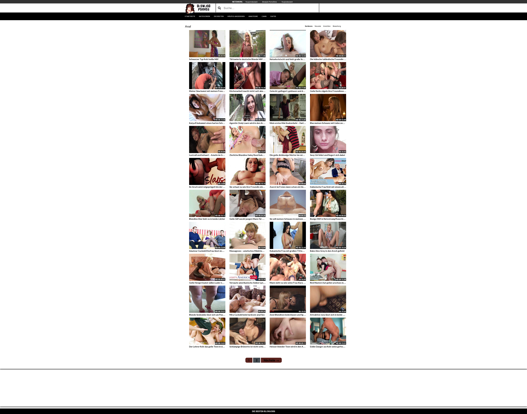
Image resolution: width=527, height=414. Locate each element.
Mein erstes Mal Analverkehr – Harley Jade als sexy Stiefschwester (302, 123)
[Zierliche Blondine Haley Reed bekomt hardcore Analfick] (247, 139)
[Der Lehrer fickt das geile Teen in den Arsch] (207, 331)
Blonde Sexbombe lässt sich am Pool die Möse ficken (214, 314)
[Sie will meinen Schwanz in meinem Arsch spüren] (288, 203)
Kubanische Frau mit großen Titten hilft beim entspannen (297, 251)
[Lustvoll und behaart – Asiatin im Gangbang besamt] (207, 139)
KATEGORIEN (204, 16)
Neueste (318, 26)
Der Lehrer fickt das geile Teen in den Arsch (210, 346)
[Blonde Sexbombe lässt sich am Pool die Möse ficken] (207, 299)
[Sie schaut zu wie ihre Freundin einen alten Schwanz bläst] (247, 171)
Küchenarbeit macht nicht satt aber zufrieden (251, 91)
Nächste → (271, 360)
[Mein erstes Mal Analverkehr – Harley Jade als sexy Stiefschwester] (288, 107)
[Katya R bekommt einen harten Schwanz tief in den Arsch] (207, 107)
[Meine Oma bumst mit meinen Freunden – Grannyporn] (207, 75)
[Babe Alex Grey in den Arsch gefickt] (328, 235)
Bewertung (337, 26)
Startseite (190, 16)
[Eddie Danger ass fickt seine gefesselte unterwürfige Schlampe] (328, 331)
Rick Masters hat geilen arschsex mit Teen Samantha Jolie (337, 282)
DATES (273, 16)
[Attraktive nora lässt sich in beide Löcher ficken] (328, 299)
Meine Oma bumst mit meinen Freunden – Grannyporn (215, 91)
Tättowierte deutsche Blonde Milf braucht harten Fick (255, 59)
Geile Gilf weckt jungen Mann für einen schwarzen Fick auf (258, 219)
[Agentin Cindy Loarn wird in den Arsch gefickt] (247, 107)
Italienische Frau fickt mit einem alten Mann (331, 187)
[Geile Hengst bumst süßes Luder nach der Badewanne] (207, 267)
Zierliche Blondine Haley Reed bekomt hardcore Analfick (256, 155)
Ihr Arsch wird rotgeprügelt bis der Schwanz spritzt (213, 187)
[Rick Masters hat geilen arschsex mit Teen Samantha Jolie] (328, 267)
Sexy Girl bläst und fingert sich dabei (327, 155)
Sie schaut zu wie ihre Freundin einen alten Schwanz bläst (257, 187)
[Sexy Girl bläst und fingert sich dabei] (328, 139)
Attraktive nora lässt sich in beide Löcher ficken (333, 314)
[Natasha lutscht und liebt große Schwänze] (288, 43)
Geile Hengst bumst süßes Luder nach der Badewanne (215, 282)
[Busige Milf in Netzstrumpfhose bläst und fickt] (328, 203)
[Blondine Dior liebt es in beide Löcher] (207, 203)
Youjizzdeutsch (287, 1)
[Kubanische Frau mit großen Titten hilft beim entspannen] (288, 235)
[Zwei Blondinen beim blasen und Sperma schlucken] (288, 299)
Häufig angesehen (236, 16)
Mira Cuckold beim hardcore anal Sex (247, 314)
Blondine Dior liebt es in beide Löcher (207, 219)
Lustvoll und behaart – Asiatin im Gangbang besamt (213, 155)
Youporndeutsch (251, 1)
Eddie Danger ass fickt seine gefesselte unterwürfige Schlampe (340, 346)
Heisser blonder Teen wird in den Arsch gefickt (292, 346)
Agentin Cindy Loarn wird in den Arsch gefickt (251, 123)
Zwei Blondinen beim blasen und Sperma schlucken (294, 314)
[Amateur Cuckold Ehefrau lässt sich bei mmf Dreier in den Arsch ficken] (207, 235)
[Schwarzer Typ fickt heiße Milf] (207, 43)
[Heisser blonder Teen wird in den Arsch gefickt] (288, 331)
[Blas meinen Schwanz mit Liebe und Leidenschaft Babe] (328, 107)
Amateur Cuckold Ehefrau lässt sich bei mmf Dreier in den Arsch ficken (223, 251)
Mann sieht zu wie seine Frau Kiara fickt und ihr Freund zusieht (300, 282)
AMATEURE (253, 16)
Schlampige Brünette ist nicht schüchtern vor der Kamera (257, 346)
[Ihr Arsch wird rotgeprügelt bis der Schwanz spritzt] (207, 171)
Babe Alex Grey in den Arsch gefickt (327, 251)
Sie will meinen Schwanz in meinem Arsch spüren (293, 219)
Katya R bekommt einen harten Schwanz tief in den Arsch (216, 123)
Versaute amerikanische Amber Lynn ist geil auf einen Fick (257, 282)
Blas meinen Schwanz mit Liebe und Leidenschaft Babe (336, 123)
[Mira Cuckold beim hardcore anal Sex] (247, 299)
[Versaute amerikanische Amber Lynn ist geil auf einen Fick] (247, 267)
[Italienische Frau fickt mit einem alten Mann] (328, 171)
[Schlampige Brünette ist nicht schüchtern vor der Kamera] (247, 331)
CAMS (264, 16)
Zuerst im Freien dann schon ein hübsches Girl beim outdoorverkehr (302, 187)
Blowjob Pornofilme (269, 1)
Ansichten (327, 26)
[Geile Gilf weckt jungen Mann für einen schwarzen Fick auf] (247, 203)
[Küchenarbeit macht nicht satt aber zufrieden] (247, 75)
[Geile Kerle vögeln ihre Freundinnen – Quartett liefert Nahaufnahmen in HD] (328, 75)
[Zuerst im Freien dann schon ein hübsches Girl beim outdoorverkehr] (288, 171)
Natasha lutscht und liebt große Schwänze (290, 59)
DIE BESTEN (219, 16)
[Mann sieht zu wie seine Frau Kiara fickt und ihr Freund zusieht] (288, 267)
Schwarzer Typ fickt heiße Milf (203, 59)
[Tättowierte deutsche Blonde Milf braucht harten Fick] (247, 43)
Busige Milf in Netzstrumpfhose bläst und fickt (332, 219)
